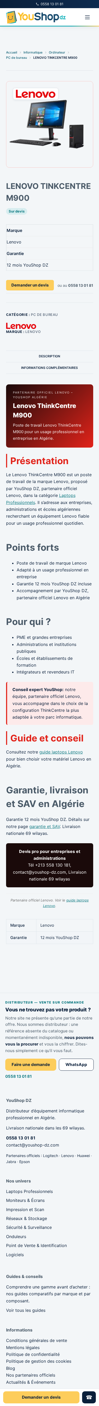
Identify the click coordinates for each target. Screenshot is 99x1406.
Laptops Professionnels (29, 1191)
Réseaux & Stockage (26, 1218)
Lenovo (33, 332)
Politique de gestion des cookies (38, 1361)
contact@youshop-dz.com (32, 1145)
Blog (10, 1368)
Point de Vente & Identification (36, 1245)
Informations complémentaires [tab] (49, 368)
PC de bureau (44, 314)
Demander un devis (30, 285)
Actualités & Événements (30, 1382)
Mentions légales (23, 1347)
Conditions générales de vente (36, 1340)
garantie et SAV (44, 826)
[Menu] (87, 17)
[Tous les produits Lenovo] (21, 325)
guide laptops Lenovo (61, 752)
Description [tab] (49, 356)
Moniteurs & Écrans (25, 1200)
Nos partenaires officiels (30, 1375)
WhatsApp (76, 1064)
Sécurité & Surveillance (29, 1227)
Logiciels (15, 1254)
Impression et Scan (25, 1209)
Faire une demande (31, 1064)
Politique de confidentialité (33, 1354)
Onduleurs (16, 1236)
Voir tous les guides (25, 1310)
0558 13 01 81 (18, 1076)
